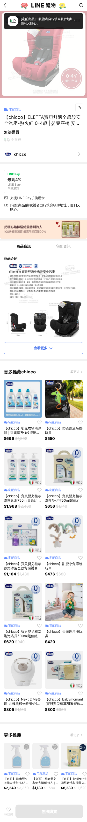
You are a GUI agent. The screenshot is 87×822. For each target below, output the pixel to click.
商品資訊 (23, 246)
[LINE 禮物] (43, 5)
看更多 (75, 372)
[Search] (81, 5)
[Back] (6, 5)
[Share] (79, 107)
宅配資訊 (63, 246)
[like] (39, 422)
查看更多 (40, 348)
